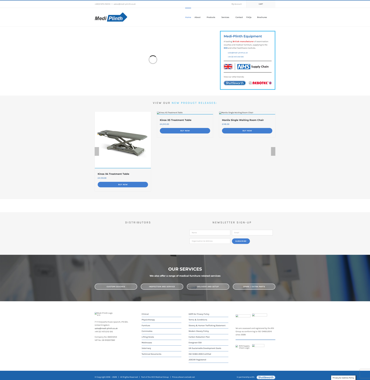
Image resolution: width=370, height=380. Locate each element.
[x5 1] (170, 112)
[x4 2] (123, 112)
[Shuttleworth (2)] (235, 81)
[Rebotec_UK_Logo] (260, 82)
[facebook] (96, 346)
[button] (271, 17)
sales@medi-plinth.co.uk (124, 4)
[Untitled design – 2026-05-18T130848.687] (236, 112)
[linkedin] (111, 346)
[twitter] (101, 346)
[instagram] (106, 346)
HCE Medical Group (160, 377)
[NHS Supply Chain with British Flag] (246, 64)
